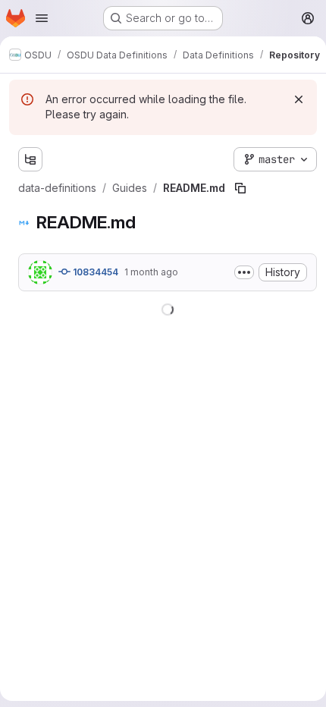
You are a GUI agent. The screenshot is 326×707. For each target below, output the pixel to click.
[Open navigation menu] (42, 18)
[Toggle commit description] (244, 272)
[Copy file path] (240, 188)
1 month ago (151, 272)
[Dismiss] (299, 99)
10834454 (94, 272)
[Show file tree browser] (30, 159)
